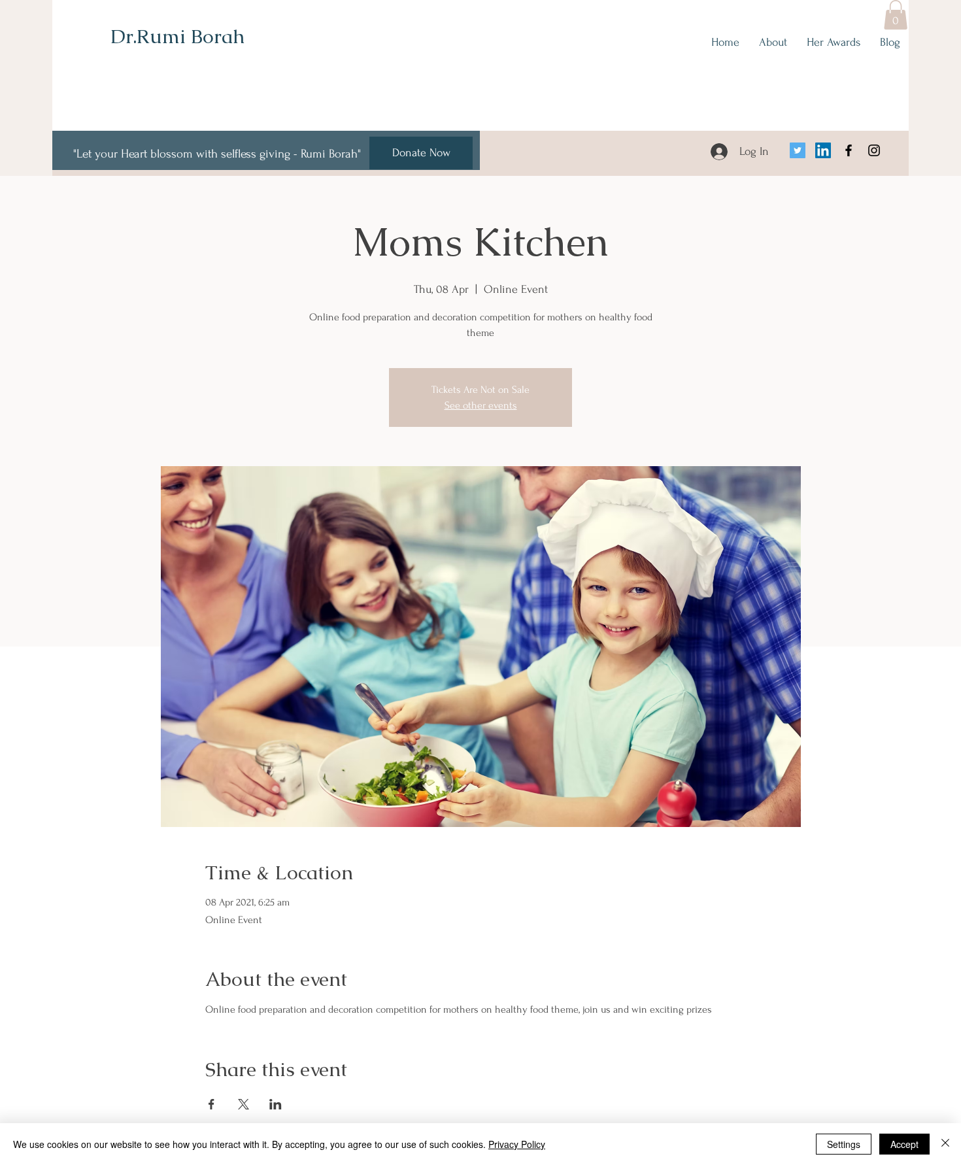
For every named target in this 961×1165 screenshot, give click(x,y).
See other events (481, 405)
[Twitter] (797, 150)
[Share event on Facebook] (211, 1104)
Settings (843, 1144)
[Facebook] (848, 150)
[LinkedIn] (823, 150)
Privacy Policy (516, 1144)
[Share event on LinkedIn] (275, 1104)
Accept (904, 1144)
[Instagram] (874, 150)
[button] (895, 14)
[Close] (945, 1144)
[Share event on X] (243, 1104)
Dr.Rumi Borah (177, 36)
